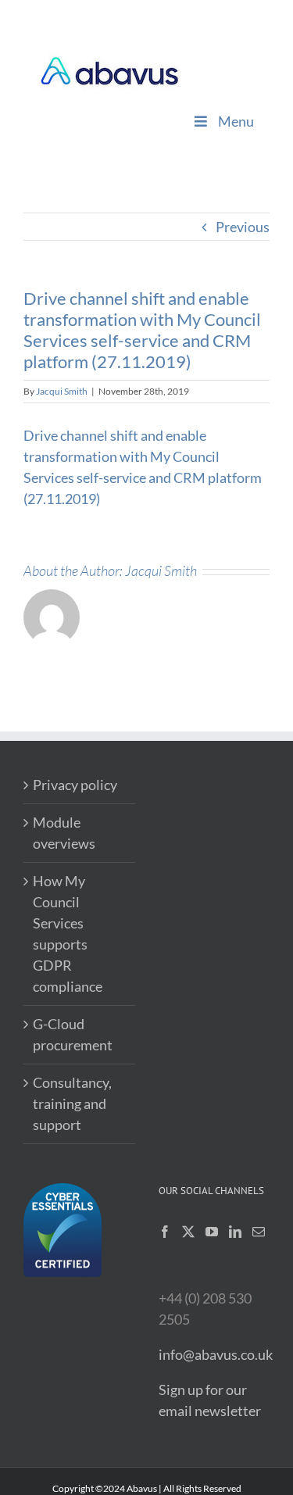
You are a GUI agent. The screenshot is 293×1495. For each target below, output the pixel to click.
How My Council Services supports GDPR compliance (67, 933)
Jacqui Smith (62, 391)
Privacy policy (75, 784)
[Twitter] (188, 1231)
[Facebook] (165, 1231)
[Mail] (258, 1231)
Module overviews (64, 833)
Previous (243, 226)
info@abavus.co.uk (216, 1354)
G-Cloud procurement (73, 1034)
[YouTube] (211, 1231)
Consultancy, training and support (72, 1103)
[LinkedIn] (235, 1231)
